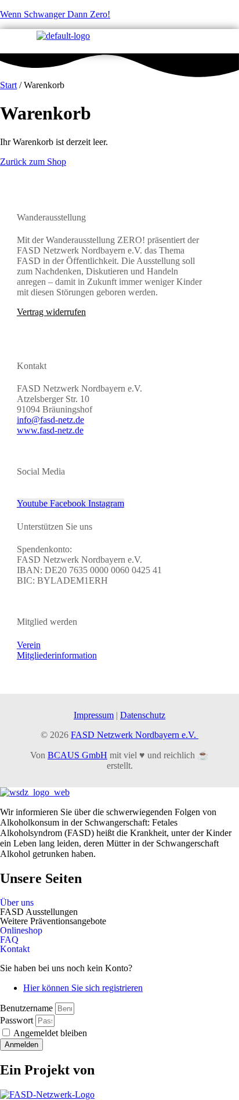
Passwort (16, 1020)
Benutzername (26, 1008)
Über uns (17, 902)
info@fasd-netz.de (50, 420)
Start (8, 85)
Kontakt (15, 949)
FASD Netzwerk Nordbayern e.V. (134, 735)
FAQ (9, 940)
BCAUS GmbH (77, 755)
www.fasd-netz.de (50, 430)
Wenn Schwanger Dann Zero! (55, 14)
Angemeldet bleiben (49, 1033)
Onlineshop (21, 930)
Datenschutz (142, 715)
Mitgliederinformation (57, 655)
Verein (29, 645)
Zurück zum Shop (33, 162)
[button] (119, 912)
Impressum (94, 715)
